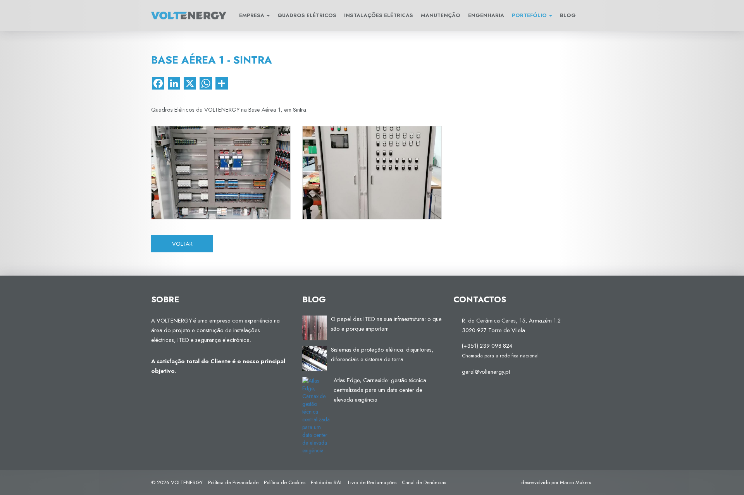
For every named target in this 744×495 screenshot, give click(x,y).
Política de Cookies (284, 482)
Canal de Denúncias (424, 482)
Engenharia (486, 15)
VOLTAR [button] (182, 244)
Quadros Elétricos (306, 15)
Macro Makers (575, 482)
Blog (568, 15)
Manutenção (440, 15)
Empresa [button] (252, 15)
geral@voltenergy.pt (486, 371)
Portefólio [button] (530, 15)
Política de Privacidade (233, 482)
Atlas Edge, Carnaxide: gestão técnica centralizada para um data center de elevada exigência (380, 390)
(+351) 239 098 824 (487, 345)
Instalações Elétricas (378, 15)
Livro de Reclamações (372, 482)
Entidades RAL (327, 482)
